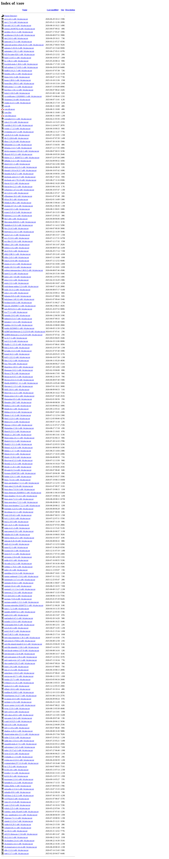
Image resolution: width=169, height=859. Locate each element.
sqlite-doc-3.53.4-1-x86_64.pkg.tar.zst (19, 741)
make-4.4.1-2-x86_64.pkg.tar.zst (17, 528)
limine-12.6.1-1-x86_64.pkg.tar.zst (17, 476)
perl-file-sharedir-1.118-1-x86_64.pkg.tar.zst (21, 647)
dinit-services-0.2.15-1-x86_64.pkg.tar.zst (20, 167)
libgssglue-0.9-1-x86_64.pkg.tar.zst (18, 399)
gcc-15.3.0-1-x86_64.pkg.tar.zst (16, 238)
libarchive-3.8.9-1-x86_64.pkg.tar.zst (18, 367)
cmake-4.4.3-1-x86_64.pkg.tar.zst (17, 103)
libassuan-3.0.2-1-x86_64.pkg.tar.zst (18, 370)
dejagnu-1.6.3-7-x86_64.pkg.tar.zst (18, 148)
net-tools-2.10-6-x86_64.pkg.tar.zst (18, 557)
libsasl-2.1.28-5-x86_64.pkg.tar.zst (17, 435)
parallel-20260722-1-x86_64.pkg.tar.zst (19, 612)
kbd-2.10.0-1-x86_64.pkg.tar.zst (16, 348)
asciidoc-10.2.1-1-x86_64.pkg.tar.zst (18, 32)
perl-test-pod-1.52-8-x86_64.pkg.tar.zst (19, 654)
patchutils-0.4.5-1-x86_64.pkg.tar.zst (18, 618)
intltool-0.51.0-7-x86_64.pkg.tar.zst (18, 319)
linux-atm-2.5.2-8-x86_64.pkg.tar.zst (18, 486)
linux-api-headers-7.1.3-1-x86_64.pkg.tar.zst (21, 483)
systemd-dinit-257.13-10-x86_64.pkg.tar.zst (21, 763)
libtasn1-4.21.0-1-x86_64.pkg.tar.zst (18, 447)
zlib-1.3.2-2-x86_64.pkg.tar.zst (16, 850)
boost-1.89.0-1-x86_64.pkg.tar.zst (17, 80)
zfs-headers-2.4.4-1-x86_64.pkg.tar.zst (19, 841)
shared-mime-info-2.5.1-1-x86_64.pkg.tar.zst (21, 734)
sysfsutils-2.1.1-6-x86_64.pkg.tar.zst (18, 757)
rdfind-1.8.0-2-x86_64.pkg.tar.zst (17, 689)
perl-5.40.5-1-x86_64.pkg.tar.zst (16, 634)
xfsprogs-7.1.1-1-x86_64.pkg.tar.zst (18, 818)
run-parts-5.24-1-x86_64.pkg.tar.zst (18, 718)
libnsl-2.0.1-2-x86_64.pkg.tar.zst (17, 422)
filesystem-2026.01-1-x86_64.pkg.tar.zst (20, 222)
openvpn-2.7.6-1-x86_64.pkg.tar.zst (18, 592)
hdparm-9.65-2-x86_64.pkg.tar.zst (17, 296)
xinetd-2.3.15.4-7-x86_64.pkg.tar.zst (18, 821)
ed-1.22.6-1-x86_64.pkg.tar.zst (16, 193)
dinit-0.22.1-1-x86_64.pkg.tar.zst (17, 164)
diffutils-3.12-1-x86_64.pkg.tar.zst (17, 161)
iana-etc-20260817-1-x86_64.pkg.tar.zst (20, 306)
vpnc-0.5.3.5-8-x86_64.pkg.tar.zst (17, 802)
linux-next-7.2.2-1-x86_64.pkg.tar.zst (18, 499)
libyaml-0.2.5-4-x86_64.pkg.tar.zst (17, 470)
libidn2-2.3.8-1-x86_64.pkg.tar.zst (17, 406)
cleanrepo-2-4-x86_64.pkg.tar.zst (17, 100)
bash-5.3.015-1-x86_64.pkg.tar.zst (17, 58)
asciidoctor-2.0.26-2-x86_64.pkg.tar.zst (19, 35)
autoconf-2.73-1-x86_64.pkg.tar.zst (18, 42)
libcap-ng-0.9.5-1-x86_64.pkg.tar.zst (18, 377)
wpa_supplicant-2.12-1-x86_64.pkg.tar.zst (20, 815)
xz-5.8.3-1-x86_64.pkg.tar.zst (15, 831)
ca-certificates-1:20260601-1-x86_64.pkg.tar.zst (23, 96)
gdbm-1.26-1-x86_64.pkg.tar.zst (16, 244)
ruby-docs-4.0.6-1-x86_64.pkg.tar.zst (18, 715)
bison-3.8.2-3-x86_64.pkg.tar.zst (17, 77)
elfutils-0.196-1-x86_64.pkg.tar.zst (17, 203)
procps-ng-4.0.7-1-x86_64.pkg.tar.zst (18, 676)
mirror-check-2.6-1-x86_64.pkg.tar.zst (19, 538)
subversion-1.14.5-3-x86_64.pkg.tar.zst (19, 747)
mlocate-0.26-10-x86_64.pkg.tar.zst (18, 541)
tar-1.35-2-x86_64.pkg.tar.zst (15, 766)
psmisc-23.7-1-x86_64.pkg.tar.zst (17, 679)
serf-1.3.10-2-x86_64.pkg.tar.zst (16, 728)
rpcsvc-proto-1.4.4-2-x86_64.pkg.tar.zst (19, 705)
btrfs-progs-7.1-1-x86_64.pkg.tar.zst (18, 87)
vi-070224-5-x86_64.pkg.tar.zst (16, 799)
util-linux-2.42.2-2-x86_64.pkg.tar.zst (19, 795)
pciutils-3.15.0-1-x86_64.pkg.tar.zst (18, 621)
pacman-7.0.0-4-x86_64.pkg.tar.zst (18, 599)
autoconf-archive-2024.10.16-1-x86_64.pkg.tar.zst (24, 45)
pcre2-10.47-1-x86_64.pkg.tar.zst (17, 631)
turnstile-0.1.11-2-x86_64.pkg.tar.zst (18, 783)
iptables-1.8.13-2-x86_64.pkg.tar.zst (18, 325)
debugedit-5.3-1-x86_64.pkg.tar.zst (18, 145)
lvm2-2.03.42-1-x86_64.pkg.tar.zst (17, 515)
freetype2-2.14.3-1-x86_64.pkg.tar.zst (19, 232)
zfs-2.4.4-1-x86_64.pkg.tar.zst (16, 837)
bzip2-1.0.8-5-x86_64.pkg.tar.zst (17, 93)
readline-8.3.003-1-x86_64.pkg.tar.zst (19, 692)
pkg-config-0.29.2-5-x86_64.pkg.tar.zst (19, 663)
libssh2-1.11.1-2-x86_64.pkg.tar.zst (18, 444)
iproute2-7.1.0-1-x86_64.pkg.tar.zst (18, 322)
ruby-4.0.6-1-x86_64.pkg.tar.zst (16, 712)
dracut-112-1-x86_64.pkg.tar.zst (16, 183)
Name (24, 10)
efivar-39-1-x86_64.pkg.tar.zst (16, 199)
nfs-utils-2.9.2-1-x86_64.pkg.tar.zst (18, 563)
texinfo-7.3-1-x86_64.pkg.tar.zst (16, 773)
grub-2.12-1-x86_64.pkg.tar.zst (16, 283)
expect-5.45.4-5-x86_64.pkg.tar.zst (18, 212)
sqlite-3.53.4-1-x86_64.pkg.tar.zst (17, 737)
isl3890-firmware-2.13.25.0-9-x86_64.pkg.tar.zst (23, 335)
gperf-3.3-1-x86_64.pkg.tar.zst (16, 273)
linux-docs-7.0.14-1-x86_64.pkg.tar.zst (19, 489)
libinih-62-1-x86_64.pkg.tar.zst (16, 409)
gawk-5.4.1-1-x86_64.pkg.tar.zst (17, 235)
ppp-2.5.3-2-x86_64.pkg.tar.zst (16, 670)
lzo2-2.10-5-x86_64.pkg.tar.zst (16, 522)
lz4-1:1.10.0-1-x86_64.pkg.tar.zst (17, 518)
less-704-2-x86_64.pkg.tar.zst (15, 364)
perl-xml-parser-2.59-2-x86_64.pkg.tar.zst (20, 657)
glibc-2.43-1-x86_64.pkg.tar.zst (16, 257)
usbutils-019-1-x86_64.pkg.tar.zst (17, 792)
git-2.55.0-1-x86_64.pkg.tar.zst (16, 251)
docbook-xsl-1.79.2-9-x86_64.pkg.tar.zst (20, 180)
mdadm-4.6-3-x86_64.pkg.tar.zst (17, 534)
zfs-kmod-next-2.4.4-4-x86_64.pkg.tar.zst (20, 847)
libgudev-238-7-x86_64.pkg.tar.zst (17, 402)
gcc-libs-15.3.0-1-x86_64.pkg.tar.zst (18, 241)
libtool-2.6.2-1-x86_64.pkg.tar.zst (17, 454)
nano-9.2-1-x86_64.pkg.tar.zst (16, 547)
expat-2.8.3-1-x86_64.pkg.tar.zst (17, 209)
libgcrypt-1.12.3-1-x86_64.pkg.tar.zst (18, 393)
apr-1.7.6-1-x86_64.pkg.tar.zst (16, 22)
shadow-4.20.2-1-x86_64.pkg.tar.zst (18, 731)
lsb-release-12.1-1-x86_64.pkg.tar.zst (18, 512)
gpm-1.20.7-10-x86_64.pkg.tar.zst (17, 277)
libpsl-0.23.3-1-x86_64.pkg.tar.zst (17, 431)
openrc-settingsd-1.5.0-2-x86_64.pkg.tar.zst (21, 576)
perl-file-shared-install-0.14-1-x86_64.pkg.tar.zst (23, 644)
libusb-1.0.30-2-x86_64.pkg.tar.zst (17, 457)
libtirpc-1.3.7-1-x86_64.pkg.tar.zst (17, 451)
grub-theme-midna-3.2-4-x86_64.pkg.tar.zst (21, 286)
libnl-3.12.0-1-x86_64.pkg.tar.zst (17, 418)
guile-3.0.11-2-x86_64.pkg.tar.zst (17, 290)
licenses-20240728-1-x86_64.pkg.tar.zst (20, 473)
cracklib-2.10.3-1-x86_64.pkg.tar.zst (18, 125)
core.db (7, 106)
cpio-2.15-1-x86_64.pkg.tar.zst (16, 122)
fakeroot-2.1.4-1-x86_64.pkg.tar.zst (18, 216)
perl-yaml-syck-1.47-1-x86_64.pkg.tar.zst (20, 660)
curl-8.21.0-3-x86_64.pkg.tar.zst (16, 135)
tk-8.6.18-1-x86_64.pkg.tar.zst (16, 776)
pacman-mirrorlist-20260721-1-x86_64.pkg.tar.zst (23, 605)
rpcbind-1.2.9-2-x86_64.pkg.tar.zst (17, 702)
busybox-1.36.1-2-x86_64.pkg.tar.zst (18, 90)
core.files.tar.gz (10, 116)
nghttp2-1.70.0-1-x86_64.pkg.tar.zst (18, 567)
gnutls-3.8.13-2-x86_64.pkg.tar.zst (17, 267)
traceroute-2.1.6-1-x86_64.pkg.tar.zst (18, 779)
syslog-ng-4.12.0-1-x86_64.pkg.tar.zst (19, 760)
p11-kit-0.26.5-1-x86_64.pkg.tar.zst (18, 596)
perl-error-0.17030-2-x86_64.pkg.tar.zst (19, 641)
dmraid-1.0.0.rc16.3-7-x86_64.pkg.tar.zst (20, 170)
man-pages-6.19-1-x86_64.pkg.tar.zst (18, 531)
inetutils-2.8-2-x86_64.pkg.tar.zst (17, 315)
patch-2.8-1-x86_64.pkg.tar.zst (16, 615)
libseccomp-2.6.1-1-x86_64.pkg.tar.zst (19, 438)
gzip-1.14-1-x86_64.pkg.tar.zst (16, 293)
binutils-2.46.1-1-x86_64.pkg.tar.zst (18, 74)
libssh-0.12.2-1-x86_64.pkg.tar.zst (17, 441)
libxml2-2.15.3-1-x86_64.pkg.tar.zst (18, 464)
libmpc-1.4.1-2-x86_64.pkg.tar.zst (17, 415)
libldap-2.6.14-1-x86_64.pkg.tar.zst (18, 412)
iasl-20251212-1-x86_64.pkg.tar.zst (18, 309)
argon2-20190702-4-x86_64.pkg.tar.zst (19, 29)
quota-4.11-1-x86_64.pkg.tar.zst (16, 686)
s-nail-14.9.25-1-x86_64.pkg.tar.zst (18, 721)
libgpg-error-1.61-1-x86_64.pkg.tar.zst (19, 396)
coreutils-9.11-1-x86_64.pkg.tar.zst (17, 119)
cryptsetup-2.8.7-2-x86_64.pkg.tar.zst (19, 132)
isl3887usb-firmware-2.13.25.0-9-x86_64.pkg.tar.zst (24, 331)
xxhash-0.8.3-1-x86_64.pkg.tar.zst (17, 828)
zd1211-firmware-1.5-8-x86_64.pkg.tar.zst (20, 834)
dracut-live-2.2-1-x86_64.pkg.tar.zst (18, 187)
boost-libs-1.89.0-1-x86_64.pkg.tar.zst (19, 83)
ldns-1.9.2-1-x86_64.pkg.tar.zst (16, 360)
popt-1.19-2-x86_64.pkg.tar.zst (16, 667)
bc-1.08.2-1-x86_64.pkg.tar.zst (16, 61)
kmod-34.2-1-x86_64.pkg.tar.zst (16, 354)
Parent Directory (10, 16)
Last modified (52, 10)
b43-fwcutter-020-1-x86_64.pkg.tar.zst (19, 54)
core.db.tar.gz (9, 109)
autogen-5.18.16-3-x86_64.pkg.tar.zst (19, 48)
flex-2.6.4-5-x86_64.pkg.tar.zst (16, 228)
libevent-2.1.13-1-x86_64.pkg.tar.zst (18, 386)
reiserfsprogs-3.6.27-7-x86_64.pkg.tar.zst (20, 696)
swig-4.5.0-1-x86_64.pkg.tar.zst (16, 754)
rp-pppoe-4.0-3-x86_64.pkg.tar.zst (17, 699)
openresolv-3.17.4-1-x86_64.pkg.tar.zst (19, 580)
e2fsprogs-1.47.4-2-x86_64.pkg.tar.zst (19, 190)
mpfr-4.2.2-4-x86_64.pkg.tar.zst (16, 544)
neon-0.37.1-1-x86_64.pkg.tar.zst (17, 554)
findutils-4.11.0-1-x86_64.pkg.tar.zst (18, 225)
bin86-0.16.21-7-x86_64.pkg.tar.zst (18, 71)
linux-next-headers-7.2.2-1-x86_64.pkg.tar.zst (22, 505)
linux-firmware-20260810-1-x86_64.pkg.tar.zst (22, 493)
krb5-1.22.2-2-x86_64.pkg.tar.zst (17, 357)
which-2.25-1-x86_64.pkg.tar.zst (17, 808)
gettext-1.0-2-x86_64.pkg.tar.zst (16, 248)
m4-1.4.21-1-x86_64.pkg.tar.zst (16, 525)
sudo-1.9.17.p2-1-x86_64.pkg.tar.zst (18, 750)
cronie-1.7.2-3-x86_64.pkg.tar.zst (17, 129)
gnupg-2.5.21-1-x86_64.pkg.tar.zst (17, 264)
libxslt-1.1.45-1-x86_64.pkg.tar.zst (17, 467)
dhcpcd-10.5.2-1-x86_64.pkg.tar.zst (18, 154)
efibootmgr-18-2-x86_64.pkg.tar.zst (18, 196)
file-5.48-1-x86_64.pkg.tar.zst (15, 219)
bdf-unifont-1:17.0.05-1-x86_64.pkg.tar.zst (21, 67)
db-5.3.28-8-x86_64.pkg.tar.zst (16, 138)
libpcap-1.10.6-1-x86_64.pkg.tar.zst (18, 425)
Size (62, 10)
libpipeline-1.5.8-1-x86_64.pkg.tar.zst (19, 428)
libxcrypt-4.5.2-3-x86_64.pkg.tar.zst (18, 460)
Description (70, 10)
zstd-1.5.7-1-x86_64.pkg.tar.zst (16, 853)
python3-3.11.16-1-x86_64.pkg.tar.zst (19, 683)
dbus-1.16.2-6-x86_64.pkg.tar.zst (17, 141)
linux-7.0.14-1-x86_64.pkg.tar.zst (17, 480)
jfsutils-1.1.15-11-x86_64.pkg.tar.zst (18, 344)
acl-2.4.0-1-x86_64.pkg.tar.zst (16, 19)
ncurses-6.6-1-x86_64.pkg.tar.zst (17, 551)
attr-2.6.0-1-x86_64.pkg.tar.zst (16, 38)
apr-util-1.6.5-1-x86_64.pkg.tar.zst (17, 25)
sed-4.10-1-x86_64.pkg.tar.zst (16, 725)
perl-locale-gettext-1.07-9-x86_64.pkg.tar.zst (21, 650)
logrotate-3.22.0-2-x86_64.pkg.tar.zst (18, 509)
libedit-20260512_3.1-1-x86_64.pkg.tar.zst (21, 383)
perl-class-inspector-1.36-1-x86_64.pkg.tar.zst (22, 638)
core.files (7, 112)
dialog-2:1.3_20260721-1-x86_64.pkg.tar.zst (21, 158)
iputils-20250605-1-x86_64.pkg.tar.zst (19, 328)
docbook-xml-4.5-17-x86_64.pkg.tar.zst (19, 177)
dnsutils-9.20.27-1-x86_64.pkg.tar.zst (18, 174)
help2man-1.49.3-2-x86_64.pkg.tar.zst (19, 299)
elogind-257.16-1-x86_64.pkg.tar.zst (18, 206)
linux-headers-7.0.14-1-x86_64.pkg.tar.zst (20, 496)
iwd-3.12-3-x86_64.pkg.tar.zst (16, 341)
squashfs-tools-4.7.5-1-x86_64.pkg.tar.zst (20, 744)
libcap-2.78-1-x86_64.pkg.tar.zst (17, 373)
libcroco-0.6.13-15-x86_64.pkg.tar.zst (19, 380)
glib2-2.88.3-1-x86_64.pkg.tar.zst (17, 254)
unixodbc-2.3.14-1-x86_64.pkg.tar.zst (19, 789)
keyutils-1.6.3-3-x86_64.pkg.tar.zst (18, 351)
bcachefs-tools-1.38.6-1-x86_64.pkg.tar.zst (21, 64)
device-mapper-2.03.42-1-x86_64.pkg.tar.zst (21, 151)
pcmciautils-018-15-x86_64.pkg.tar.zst (19, 625)
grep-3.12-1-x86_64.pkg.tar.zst (16, 280)
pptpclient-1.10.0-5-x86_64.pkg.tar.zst (19, 673)
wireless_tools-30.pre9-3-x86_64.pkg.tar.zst (21, 812)
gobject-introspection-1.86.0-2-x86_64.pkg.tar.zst (23, 270)
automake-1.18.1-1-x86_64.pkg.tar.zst (19, 51)
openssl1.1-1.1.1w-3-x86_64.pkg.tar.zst (19, 589)
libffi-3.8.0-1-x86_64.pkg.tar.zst (16, 389)
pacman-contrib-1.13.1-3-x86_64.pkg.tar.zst (21, 602)
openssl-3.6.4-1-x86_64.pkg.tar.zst (17, 586)
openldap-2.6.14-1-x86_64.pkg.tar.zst (19, 573)
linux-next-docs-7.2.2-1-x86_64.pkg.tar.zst (21, 502)
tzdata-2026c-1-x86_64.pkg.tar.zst (17, 786)
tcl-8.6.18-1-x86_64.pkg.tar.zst (16, 770)
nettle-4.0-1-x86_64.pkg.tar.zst (16, 560)
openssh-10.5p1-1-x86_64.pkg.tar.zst (18, 583)
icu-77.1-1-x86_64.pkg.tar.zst (15, 312)
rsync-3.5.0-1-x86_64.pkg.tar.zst (17, 708)
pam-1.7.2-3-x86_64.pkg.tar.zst (16, 609)
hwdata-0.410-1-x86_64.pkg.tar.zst (18, 302)
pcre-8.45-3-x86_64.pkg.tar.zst (16, 628)
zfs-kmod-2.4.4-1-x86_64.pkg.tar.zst (18, 844)
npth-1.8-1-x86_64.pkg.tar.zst (15, 570)
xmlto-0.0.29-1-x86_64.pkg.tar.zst (17, 824)
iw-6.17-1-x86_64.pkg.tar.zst (15, 338)
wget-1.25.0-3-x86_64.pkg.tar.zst (17, 805)
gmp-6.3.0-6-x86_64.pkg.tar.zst (16, 261)
